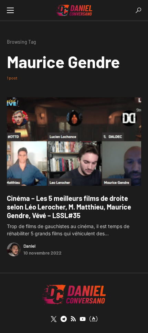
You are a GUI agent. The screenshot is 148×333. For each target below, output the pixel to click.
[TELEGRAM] (64, 319)
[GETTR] (73, 319)
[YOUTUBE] (83, 319)
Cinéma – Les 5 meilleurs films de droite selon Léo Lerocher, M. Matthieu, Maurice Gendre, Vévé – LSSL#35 (69, 206)
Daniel (29, 246)
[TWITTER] (54, 319)
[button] (10, 10)
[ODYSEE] (93, 319)
